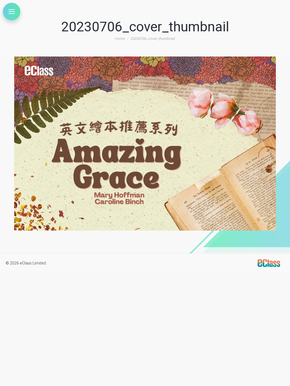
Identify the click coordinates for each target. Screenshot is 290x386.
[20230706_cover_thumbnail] (145, 144)
